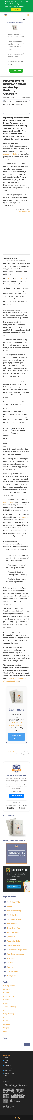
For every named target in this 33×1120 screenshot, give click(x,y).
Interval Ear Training (14, 911)
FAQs (5, 1063)
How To (12, 752)
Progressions (8, 996)
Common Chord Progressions (17, 950)
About (6, 1057)
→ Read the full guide (23, 211)
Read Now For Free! (16, 736)
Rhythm (6, 1000)
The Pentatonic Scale (14, 919)
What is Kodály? (12, 924)
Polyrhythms (11, 976)
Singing (6, 1028)
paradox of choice (10, 154)
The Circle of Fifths (13, 902)
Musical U (6, 752)
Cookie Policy (8, 1070)
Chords (6, 993)
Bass (5, 1017)
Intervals (6, 989)
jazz (9, 278)
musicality (24, 517)
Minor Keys (10, 967)
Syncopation (11, 937)
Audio (5, 1010)
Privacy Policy (8, 1068)
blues (23, 278)
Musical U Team (9, 97)
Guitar (5, 1021)
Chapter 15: (15, 723)
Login (6, 1075)
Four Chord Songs (13, 932)
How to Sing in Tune (13, 928)
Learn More (16, 796)
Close (25, 20)
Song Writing (8, 1014)
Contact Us (7, 1065)
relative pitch (8, 502)
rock (16, 278)
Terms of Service (9, 1073)
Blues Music (11, 958)
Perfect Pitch (8, 1003)
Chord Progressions (13, 945)
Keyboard (7, 1024)
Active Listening (9, 1007)
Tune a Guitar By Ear (13, 941)
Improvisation (26, 97)
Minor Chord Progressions (15, 954)
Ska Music (10, 963)
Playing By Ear (9, 986)
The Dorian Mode (12, 915)
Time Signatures (12, 971)
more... (5, 1031)
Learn (6, 1060)
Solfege (9, 906)
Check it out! (16, 70)
